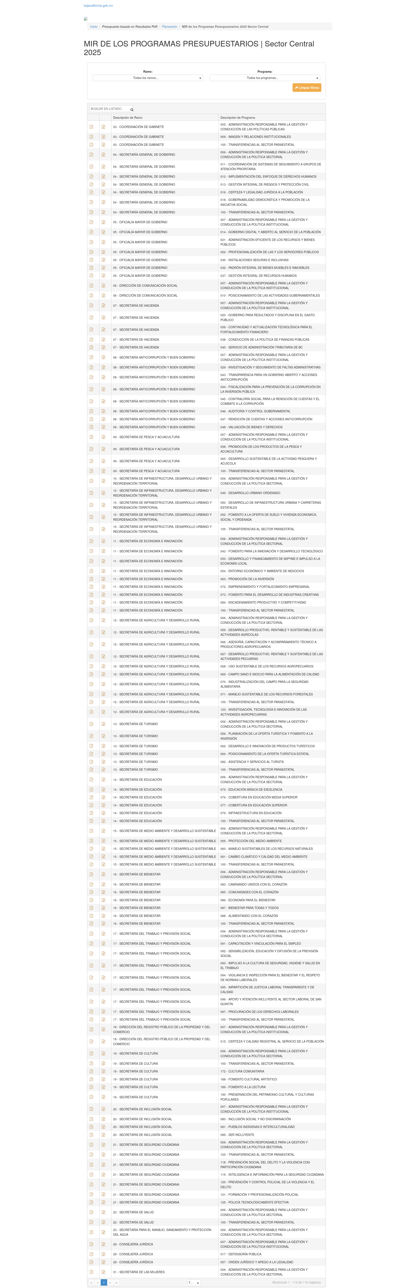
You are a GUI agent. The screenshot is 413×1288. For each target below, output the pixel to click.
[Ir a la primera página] (91, 1282)
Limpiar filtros (308, 87)
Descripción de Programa (237, 117)
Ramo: (148, 71)
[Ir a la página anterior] (97, 1282)
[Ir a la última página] (116, 1282)
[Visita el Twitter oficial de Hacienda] (84, 10)
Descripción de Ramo (127, 117)
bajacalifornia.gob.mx (98, 5)
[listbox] (148, 78)
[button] (91, 126)
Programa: (265, 71)
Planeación (169, 26)
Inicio (93, 26)
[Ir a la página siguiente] (110, 1282)
